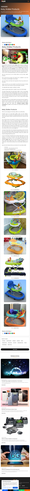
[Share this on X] (6, 44)
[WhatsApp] (11, 44)
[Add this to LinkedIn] (8, 44)
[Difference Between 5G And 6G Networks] (15, 456)
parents (13, 68)
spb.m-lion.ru (16, 327)
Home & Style (10, 342)
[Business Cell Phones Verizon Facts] (15, 397)
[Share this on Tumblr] (12, 44)
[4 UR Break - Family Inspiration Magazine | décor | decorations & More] (3, 1)
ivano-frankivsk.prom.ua (16, 236)
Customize (5, 487)
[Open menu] (28, 1)
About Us (19, 485)
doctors (20, 67)
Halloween (14, 340)
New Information (4, 6)
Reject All (10, 487)
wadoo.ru (16, 169)
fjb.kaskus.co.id (16, 255)
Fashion (25, 342)
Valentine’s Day (4, 342)
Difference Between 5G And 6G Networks (10, 469)
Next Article (15, 349)
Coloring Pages (4, 344)
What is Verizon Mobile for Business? (9, 438)
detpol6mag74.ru (16, 303)
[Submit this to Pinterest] (9, 44)
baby (16, 65)
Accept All (15, 487)
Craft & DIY (14, 342)
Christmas (3, 340)
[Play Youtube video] (15, 56)
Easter (22, 340)
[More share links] (14, 44)
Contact (23, 485)
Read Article (4, 413)
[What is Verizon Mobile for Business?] (15, 426)
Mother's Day (10, 344)
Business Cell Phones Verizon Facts (9, 409)
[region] (10, 484)
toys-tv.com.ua (16, 216)
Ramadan (18, 340)
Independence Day (20, 342)
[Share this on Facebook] (4, 44)
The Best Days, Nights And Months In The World (12, 381)
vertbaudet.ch (16, 278)
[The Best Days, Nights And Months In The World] (15, 368)
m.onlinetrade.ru (16, 189)
